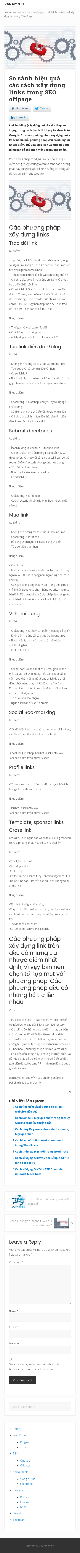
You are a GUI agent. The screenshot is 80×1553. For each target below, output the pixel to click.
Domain (25, 1497)
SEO (15, 1453)
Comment (16, 1262)
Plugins (24, 1442)
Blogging (18, 1490)
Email (13, 1327)
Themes (25, 1447)
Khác (23, 1507)
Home (16, 1429)
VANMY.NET (14, 3)
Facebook (26, 1484)
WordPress (19, 1435)
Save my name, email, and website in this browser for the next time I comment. (34, 1366)
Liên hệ (17, 1513)
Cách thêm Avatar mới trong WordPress (41, 1151)
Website (14, 1343)
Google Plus (27, 1479)
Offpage (25, 1465)
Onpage (25, 1460)
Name (13, 1311)
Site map (18, 1519)
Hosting (24, 1502)
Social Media (20, 1472)
